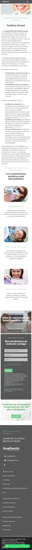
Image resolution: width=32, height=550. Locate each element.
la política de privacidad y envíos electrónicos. (14, 364)
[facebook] (5, 465)
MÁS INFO (22, 118)
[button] (17, 546)
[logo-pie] (5, 2)
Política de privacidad (12, 390)
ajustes (23, 544)
